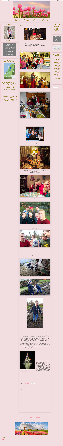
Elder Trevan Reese (57, 62)
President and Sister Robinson (57, 78)
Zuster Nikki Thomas (57, 74)
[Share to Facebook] (34, 383)
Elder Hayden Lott (57, 65)
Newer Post (22, 414)
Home (35, 414)
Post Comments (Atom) (37, 417)
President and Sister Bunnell (57, 59)
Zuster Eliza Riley (57, 71)
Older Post (48, 414)
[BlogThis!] (32, 383)
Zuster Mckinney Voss (57, 68)
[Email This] (31, 383)
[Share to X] (33, 383)
